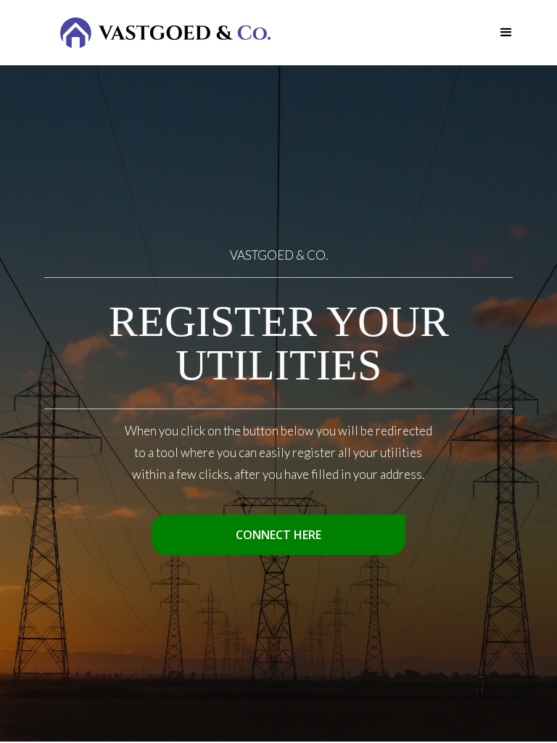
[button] (506, 32)
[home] (165, 32)
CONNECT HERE (278, 535)
